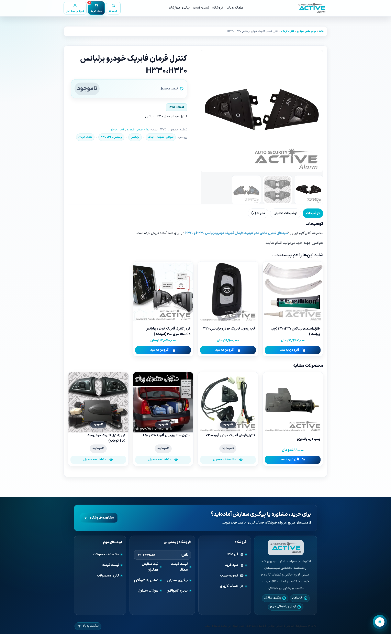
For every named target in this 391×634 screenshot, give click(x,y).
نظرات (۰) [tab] (258, 213)
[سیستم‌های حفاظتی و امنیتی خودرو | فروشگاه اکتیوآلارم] (286, 547)
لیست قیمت (201, 8)
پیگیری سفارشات (179, 8)
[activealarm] (311, 8)
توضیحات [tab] (313, 213)
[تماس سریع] (380, 622)
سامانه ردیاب (234, 8)
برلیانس (135, 137)
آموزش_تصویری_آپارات (161, 137)
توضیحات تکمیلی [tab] (285, 213)
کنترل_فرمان (85, 137)
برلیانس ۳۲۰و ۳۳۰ (111, 137)
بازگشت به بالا (91, 626)
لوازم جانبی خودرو (138, 129)
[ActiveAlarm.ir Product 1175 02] (262, 111)
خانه (321, 31)
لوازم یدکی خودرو (306, 31)
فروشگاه (217, 8)
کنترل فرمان (287, 31)
